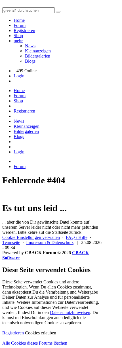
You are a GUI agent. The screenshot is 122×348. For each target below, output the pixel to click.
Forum (20, 25)
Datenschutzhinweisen (70, 312)
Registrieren (24, 30)
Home (19, 20)
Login (19, 75)
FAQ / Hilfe (76, 237)
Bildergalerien (37, 56)
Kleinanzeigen (38, 50)
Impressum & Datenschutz (49, 242)
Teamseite (11, 242)
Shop (18, 35)
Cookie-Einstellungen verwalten (31, 237)
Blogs (30, 61)
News (30, 45)
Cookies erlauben (40, 332)
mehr (18, 40)
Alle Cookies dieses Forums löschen (34, 343)
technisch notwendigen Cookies (30, 322)
